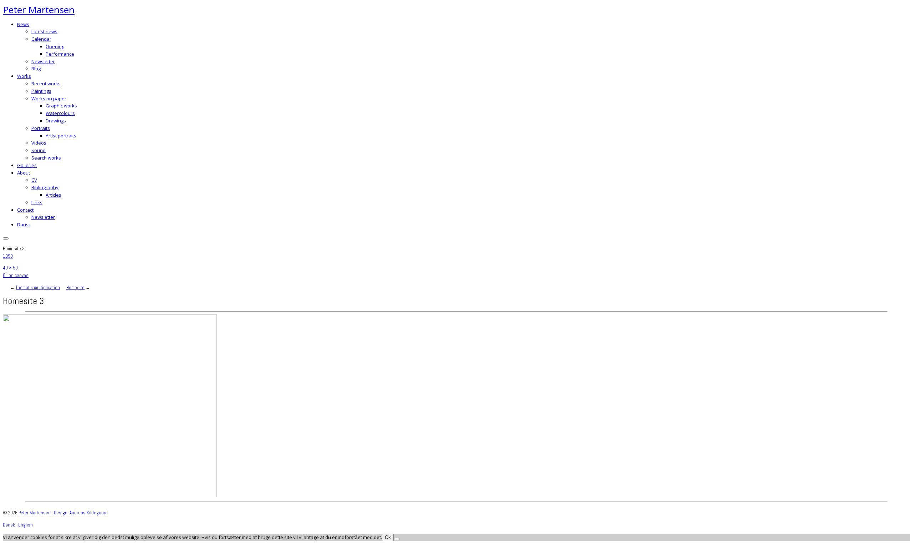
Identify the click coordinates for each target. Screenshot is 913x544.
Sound (38, 150)
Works (24, 76)
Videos (38, 143)
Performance (60, 54)
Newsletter (43, 61)
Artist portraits (61, 135)
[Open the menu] (6, 238)
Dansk (24, 224)
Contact (25, 210)
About (23, 173)
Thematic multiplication (38, 287)
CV (34, 180)
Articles (53, 195)
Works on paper (48, 98)
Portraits (40, 128)
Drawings (56, 120)
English (25, 525)
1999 (8, 256)
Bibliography (44, 187)
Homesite (75, 287)
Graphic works (61, 105)
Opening (55, 46)
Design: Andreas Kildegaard (81, 513)
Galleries (27, 165)
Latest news (44, 31)
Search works (46, 158)
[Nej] (396, 539)
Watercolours (60, 113)
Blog (36, 68)
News (23, 24)
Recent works (46, 83)
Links (36, 202)
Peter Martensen (39, 9)
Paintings (41, 91)
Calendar (41, 39)
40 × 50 (10, 268)
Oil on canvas (16, 275)
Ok (388, 537)
